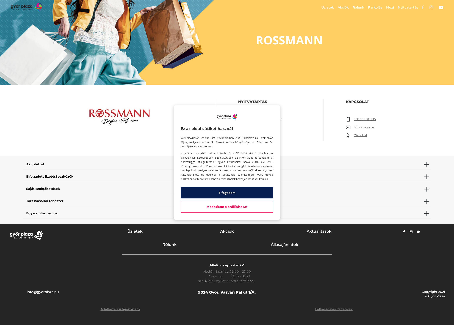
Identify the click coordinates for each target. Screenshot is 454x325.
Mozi (390, 7)
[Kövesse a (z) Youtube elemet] (418, 231)
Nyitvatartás (408, 7)
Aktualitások (319, 231)
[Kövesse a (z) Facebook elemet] (404, 231)
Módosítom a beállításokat (227, 207)
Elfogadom (227, 193)
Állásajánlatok (284, 244)
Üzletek (327, 7)
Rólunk (358, 7)
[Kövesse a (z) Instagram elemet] (411, 231)
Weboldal (360, 135)
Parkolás (375, 7)
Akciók (343, 7)
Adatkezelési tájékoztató (120, 309)
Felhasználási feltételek (334, 309)
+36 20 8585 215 (365, 119)
